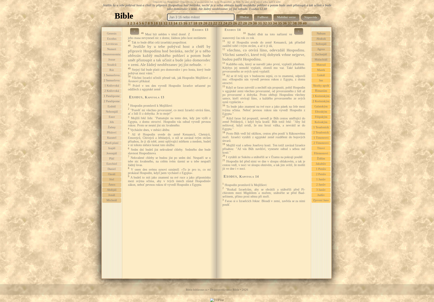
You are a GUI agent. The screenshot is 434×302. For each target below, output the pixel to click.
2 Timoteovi (321, 143)
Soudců (111, 64)
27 (240, 23)
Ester (112, 116)
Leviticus (112, 44)
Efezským (321, 111)
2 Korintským (321, 101)
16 (185, 23)
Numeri (111, 49)
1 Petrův (321, 169)
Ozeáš (111, 174)
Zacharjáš (321, 54)
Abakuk (321, 38)
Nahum (321, 33)
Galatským (321, 106)
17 (190, 23)
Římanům (321, 90)
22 (215, 23)
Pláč (111, 158)
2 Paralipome (112, 101)
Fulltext (262, 17)
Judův (321, 195)
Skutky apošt (321, 85)
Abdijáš (111, 189)
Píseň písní (111, 143)
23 (220, 23)
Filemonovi (321, 153)
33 (270, 23)
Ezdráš (112, 106)
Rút (111, 70)
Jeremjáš (111, 153)
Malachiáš (321, 59)
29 (250, 23)
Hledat (244, 17)
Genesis (111, 33)
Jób (112, 122)
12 (165, 23)
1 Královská (111, 85)
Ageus (321, 49)
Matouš (321, 64)
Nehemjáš (112, 111)
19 (200, 23)
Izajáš (111, 148)
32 (265, 23)
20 (205, 23)
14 (175, 23)
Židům (321, 158)
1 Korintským (321, 96)
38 (295, 23)
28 (245, 23)
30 (255, 23)
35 (280, 23)
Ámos (111, 184)
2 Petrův (321, 174)
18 (195, 23)
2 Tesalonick (321, 132)
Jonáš (111, 195)
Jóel (111, 179)
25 (230, 23)
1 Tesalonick (321, 127)
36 (285, 23)
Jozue (111, 59)
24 (225, 23)
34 (275, 23)
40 (305, 23)
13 (170, 23)
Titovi (321, 148)
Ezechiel (111, 163)
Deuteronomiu (111, 54)
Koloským (321, 122)
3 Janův (321, 189)
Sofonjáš (321, 44)
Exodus (111, 38)
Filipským (321, 116)
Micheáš (111, 200)
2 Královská (111, 90)
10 (156, 23)
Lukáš (321, 75)
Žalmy (112, 127)
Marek (321, 70)
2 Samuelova (112, 80)
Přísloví (111, 132)
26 (235, 23)
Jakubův (321, 163)
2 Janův (321, 184)
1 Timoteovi (321, 137)
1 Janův (321, 179)
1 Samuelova (112, 75)
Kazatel (111, 137)
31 (260, 23)
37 (290, 23)
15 (180, 23)
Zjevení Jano (321, 200)
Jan (321, 80)
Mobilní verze (286, 17)
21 (210, 23)
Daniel (112, 169)
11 (161, 23)
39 (300, 23)
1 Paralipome (112, 96)
